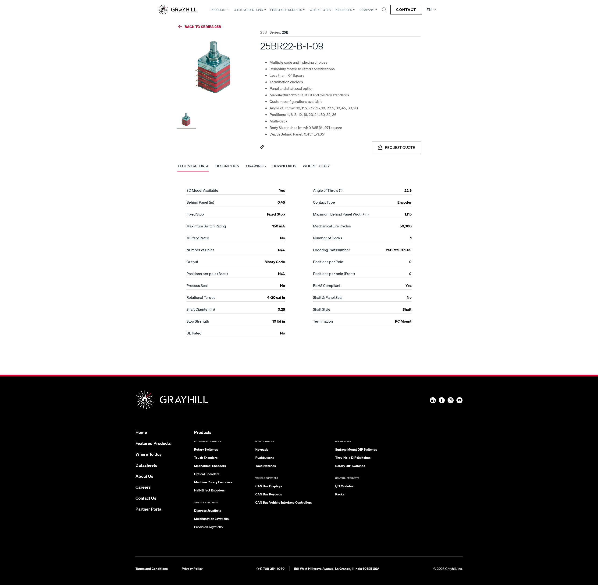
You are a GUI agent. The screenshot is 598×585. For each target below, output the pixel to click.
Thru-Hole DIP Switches (352, 457)
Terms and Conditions (151, 568)
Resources (343, 9)
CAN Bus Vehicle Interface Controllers (283, 502)
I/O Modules (344, 486)
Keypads (261, 449)
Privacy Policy (192, 568)
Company (367, 9)
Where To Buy (320, 9)
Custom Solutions (248, 9)
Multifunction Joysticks (211, 518)
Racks (339, 494)
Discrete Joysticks (207, 510)
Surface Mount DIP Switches (356, 449)
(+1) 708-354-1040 (270, 568)
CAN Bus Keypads (268, 494)
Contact (406, 9)
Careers (143, 487)
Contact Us (145, 498)
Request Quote (400, 147)
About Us (144, 476)
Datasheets (146, 465)
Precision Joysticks (208, 527)
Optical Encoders (206, 474)
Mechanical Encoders (210, 465)
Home (141, 432)
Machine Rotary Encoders (213, 482)
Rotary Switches (206, 449)
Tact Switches (265, 465)
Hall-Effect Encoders (209, 490)
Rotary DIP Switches (350, 465)
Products (218, 9)
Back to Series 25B (203, 26)
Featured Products (286, 9)
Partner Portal (149, 509)
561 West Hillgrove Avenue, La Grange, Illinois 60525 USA (336, 568)
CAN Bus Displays (268, 486)
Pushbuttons (264, 457)
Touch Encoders (205, 457)
